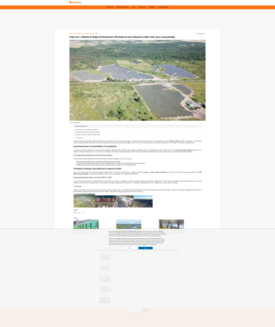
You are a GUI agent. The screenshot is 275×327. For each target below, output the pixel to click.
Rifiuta (129, 248)
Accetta (145, 248)
